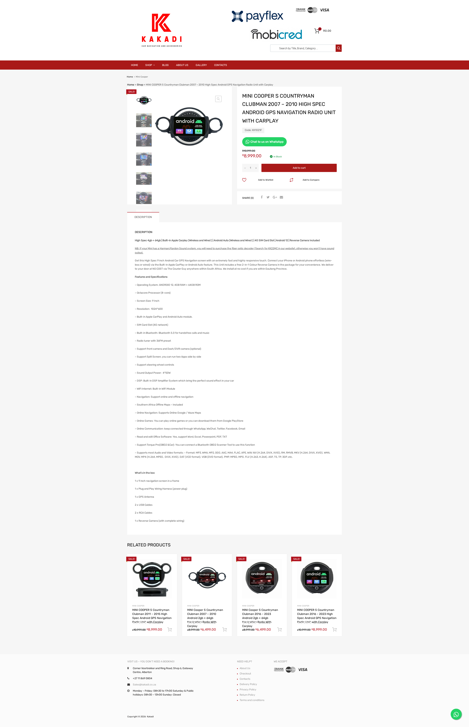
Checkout (245, 673)
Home (134, 65)
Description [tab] (143, 217)
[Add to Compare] (171, 566)
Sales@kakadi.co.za (144, 684)
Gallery (201, 65)
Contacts (220, 65)
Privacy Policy (248, 689)
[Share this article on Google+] (274, 197)
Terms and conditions (252, 700)
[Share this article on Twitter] (267, 197)
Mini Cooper (138, 606)
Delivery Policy (248, 684)
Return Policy (247, 694)
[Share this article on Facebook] (261, 197)
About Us (182, 65)
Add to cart (299, 167)
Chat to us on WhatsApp (267, 141)
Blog (165, 65)
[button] (218, 99)
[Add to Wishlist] (171, 561)
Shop (148, 65)
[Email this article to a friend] (280, 197)
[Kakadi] (161, 52)
